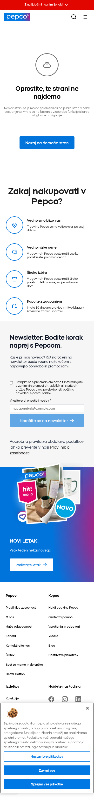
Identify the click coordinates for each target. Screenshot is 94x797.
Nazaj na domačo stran (47, 142)
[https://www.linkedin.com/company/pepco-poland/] (79, 699)
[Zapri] (87, 708)
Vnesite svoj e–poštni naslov (30, 400)
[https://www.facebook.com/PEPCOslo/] (52, 699)
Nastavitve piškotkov (47, 756)
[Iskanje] (74, 17)
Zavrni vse (47, 770)
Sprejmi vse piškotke (47, 784)
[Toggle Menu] (85, 17)
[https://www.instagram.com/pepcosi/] (66, 699)
